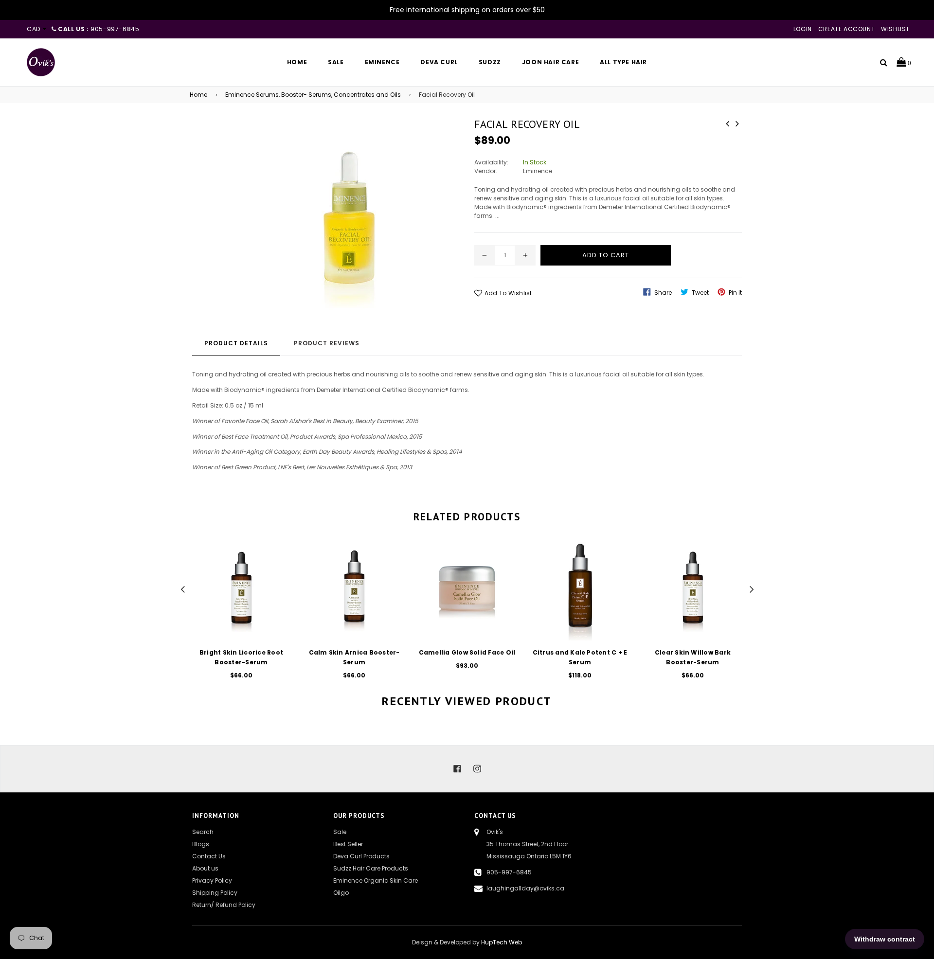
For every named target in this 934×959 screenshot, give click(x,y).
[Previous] (727, 122)
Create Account (846, 29)
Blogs (200, 844)
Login (802, 29)
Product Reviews (326, 343)
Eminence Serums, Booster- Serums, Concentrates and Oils (313, 94)
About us (205, 868)
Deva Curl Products (361, 856)
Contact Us (209, 856)
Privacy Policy (212, 880)
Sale (339, 832)
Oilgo (341, 892)
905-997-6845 (509, 872)
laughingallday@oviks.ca (525, 888)
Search (203, 832)
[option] (234, 617)
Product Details (236, 343)
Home (198, 94)
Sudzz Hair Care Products (370, 868)
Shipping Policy (214, 892)
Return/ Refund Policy (223, 905)
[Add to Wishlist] (279, 584)
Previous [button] (182, 588)
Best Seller (348, 844)
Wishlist (895, 29)
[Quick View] (279, 565)
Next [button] (751, 588)
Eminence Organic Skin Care (375, 880)
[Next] (737, 122)
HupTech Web (501, 942)
